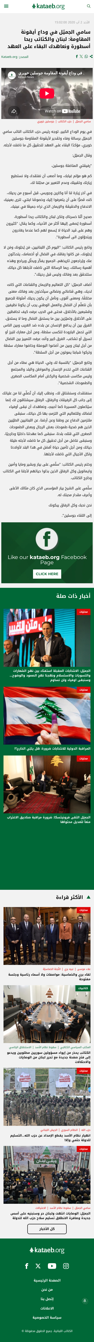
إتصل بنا (47, 1299)
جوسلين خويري (45, 121)
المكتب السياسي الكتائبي (75, 1047)
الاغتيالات (40, 1208)
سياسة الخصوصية (47, 1317)
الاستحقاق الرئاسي (20, 1047)
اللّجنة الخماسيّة (52, 969)
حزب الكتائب (64, 121)
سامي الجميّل (83, 121)
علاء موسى (84, 969)
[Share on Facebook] (77, 56)
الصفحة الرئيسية (47, 1280)
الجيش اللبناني (48, 1130)
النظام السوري (69, 1130)
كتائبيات (83, 988)
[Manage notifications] (84, 1300)
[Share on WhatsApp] (86, 56)
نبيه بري (68, 969)
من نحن (47, 1290)
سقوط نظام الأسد (45, 1047)
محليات (83, 611)
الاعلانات (47, 1308)
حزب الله (86, 1130)
